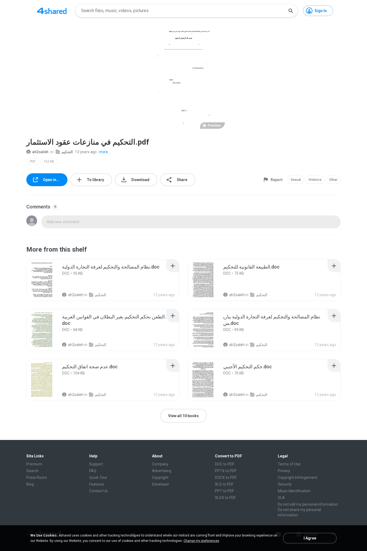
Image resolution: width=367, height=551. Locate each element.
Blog (30, 484)
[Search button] (290, 10)
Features (96, 484)
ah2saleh (40, 152)
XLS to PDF (224, 484)
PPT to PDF (224, 491)
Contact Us (98, 491)
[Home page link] (52, 10)
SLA (281, 497)
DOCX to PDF (226, 477)
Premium (34, 464)
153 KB (49, 161)
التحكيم (67, 152)
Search (32, 471)
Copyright (160, 477)
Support (96, 464)
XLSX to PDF (225, 497)
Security (285, 484)
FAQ (92, 471)
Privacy (284, 471)
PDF (32, 161)
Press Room (36, 477)
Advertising (161, 471)
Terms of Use (289, 464)
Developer (160, 484)
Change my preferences (201, 541)
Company (160, 464)
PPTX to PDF (225, 471)
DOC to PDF (224, 464)
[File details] (48, 280)
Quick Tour (98, 477)
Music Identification (294, 491)
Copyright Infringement (297, 477)
